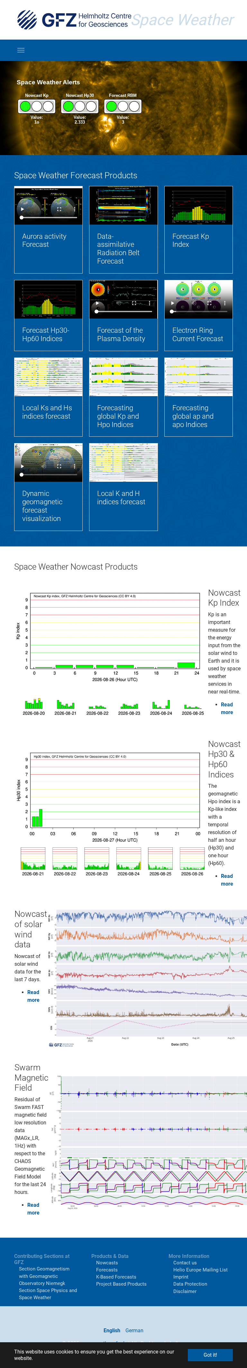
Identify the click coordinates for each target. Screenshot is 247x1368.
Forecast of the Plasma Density (121, 334)
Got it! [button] (210, 1355)
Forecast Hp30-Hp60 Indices (45, 334)
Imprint (180, 1277)
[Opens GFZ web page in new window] (74, 20)
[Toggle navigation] (20, 50)
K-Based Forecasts (116, 1277)
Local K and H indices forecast (121, 497)
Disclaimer (185, 1291)
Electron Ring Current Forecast (197, 334)
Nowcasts (107, 1263)
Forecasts (107, 1270)
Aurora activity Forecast (44, 240)
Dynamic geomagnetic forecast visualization (42, 506)
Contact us (185, 1263)
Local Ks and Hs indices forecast (47, 412)
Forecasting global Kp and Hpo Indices (118, 416)
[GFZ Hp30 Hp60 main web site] (110, 816)
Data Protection (190, 1284)
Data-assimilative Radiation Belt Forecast (118, 248)
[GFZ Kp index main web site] (110, 655)
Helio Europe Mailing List (200, 1270)
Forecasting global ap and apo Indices (193, 416)
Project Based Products (121, 1284)
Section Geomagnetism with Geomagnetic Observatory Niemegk (44, 1276)
